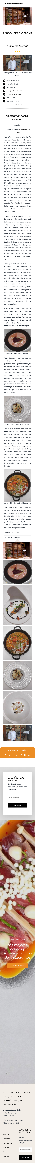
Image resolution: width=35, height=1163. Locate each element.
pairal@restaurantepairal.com (15, 91)
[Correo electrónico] (28, 755)
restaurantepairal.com (13, 94)
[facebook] (13, 104)
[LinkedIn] (13, 755)
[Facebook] (5, 755)
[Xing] (24, 755)
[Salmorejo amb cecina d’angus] (17, 561)
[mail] (19, 104)
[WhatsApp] (17, 755)
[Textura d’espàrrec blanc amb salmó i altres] (17, 692)
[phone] (22, 104)
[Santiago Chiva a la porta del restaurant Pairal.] (17, 727)
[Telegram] (20, 755)
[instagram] (16, 104)
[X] (9, 755)
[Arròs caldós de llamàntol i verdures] (17, 627)
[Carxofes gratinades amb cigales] (17, 662)
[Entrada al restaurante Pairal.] (17, 543)
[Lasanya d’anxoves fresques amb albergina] (17, 587)
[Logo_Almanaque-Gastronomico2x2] (13, 4)
